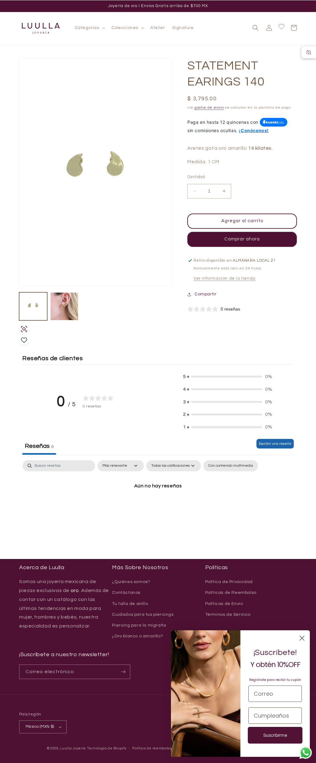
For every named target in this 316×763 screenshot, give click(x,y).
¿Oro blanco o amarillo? (137, 636)
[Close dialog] (302, 638)
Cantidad (196, 177)
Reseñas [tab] (39, 446)
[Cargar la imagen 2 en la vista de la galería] (64, 306)
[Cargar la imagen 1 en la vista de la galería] (33, 306)
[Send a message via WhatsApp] (305, 752)
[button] (89, 27)
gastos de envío (209, 108)
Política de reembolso (152, 748)
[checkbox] (230, 465)
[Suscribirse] (123, 672)
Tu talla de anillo (130, 604)
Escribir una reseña (275, 444)
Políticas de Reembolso (230, 592)
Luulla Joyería (73, 748)
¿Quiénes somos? (131, 582)
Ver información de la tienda (224, 278)
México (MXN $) (40, 726)
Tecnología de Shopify (107, 748)
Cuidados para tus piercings (142, 614)
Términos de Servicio (228, 614)
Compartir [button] (205, 294)
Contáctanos (126, 592)
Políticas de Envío (224, 604)
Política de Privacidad (229, 582)
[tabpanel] (158, 506)
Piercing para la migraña (139, 625)
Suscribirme (275, 735)
